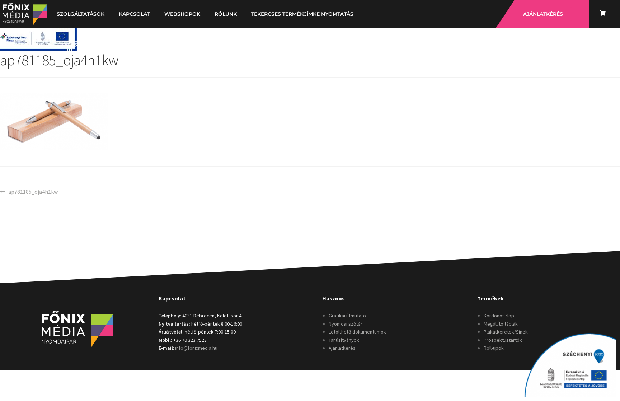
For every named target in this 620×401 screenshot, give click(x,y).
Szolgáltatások (80, 14)
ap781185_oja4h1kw (33, 191)
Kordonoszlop (499, 315)
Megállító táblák (501, 324)
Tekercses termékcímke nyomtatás (302, 14)
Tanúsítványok (344, 340)
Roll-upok (494, 348)
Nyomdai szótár (345, 324)
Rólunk (226, 14)
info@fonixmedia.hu (196, 348)
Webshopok (182, 14)
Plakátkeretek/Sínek (506, 331)
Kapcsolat (134, 14)
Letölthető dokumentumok (357, 331)
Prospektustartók (503, 340)
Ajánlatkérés (342, 348)
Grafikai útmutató (347, 315)
